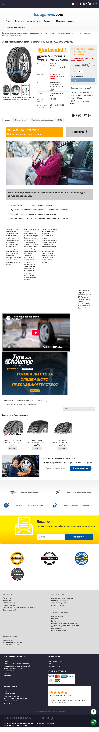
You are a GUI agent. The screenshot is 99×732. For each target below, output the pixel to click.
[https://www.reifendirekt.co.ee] (18, 725)
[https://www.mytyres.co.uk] (26, 723)
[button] (94, 712)
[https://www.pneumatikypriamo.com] (45, 723)
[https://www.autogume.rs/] (26, 725)
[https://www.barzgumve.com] (13, 725)
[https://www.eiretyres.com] (51, 723)
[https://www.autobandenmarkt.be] (37, 723)
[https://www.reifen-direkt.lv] (24, 725)
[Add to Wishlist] (81, 115)
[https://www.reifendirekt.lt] (21, 725)
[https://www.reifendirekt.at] (32, 723)
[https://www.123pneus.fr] (7, 723)
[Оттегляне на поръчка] (77, 3)
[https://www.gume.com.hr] (15, 725)
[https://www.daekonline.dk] (21, 723)
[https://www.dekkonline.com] (18, 723)
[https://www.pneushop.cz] (43, 723)
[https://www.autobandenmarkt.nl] (24, 723)
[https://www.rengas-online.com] (40, 723)
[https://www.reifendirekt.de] (5, 723)
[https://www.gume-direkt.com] (34, 723)
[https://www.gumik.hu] (53, 723)
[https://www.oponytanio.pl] (5, 725)
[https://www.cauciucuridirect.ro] (7, 725)
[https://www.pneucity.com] (48, 723)
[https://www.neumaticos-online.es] (29, 723)
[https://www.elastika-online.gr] (10, 725)
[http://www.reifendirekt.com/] (29, 725)
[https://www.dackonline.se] (13, 723)
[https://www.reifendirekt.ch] (10, 723)
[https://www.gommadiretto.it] (15, 723)
